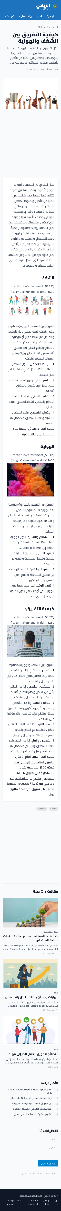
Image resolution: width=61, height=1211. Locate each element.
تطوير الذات (42, 27)
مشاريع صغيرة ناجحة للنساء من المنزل (33, 1114)
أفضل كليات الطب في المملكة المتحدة (32, 1108)
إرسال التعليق (48, 1163)
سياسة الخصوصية (33, 1202)
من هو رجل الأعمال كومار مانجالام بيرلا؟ (32, 1103)
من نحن (56, 1202)
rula (56, 69)
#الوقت (53, 808)
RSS (19, 1201)
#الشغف (42, 808)
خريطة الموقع (10, 1202)
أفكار (56, 993)
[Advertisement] (30, 143)
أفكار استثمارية (51, 932)
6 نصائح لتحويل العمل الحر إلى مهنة (33, 1054)
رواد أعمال (25, 16)
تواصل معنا (46, 1202)
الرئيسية (51, 16)
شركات (9, 16)
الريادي (55, 27)
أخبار (39, 16)
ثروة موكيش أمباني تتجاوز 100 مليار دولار (31, 1098)
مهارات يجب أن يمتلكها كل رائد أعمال (31, 997)
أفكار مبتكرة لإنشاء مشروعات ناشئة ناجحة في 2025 (29, 1091)
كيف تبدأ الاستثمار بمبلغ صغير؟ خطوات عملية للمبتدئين (30, 938)
